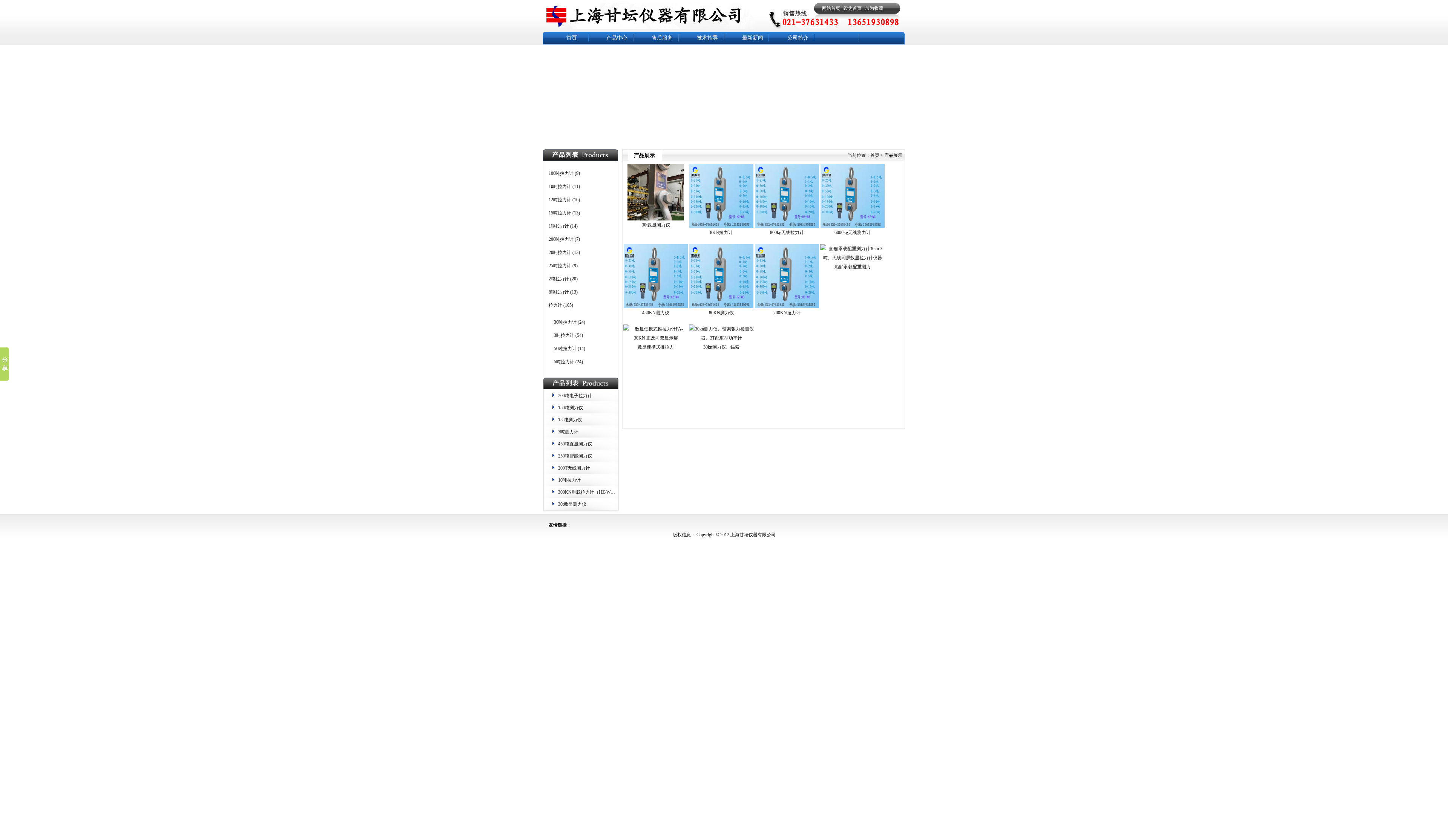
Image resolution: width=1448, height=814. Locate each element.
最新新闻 (752, 38)
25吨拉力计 (560, 265)
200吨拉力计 (561, 239)
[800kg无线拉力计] (787, 226)
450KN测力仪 (655, 312)
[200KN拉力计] (787, 306)
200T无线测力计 (574, 468)
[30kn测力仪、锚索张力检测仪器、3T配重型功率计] (721, 338)
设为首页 (853, 8)
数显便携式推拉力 (656, 347)
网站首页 (831, 8)
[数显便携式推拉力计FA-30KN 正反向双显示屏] (655, 338)
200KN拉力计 (787, 312)
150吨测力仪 (570, 407)
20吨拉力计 (560, 252)
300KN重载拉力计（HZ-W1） (587, 492)
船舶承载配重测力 (852, 266)
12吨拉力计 (560, 199)
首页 (571, 38)
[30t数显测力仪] (655, 219)
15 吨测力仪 (570, 419)
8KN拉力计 (721, 232)
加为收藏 (874, 8)
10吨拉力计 (560, 186)
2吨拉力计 (559, 279)
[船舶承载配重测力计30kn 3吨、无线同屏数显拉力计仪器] (852, 257)
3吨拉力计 (564, 335)
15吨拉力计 (560, 213)
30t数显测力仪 (572, 504)
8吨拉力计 (559, 292)
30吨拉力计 (565, 322)
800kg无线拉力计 (787, 232)
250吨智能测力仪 (575, 456)
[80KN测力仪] (721, 306)
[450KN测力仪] (656, 306)
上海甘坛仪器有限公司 (752, 534)
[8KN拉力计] (721, 226)
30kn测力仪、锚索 (721, 347)
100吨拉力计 (561, 173)
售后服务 (662, 38)
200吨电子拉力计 (575, 395)
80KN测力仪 (721, 312)
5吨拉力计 (564, 361)
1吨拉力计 (559, 226)
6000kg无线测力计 (852, 232)
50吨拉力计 (565, 348)
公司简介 (797, 38)
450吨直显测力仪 (575, 444)
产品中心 (616, 38)
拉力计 (555, 305)
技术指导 (707, 38)
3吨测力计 (568, 432)
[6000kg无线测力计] (853, 226)
